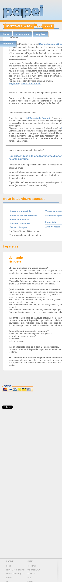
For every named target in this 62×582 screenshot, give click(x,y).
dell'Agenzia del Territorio (38, 118)
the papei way (34, 570)
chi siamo (32, 566)
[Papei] (23, 11)
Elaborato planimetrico (21, 223)
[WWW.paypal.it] (17, 391)
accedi (48, 26)
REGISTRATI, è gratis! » (19, 26)
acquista (40, 34)
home (8, 566)
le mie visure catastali (15, 570)
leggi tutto (14, 83)
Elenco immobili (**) (19, 219)
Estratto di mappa (18, 227)
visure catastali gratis (15, 574)
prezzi (9, 577)
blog (29, 577)
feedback (31, 574)
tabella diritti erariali (31, 83)
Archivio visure (52, 227)
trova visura (22, 34)
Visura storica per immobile (23, 216)
